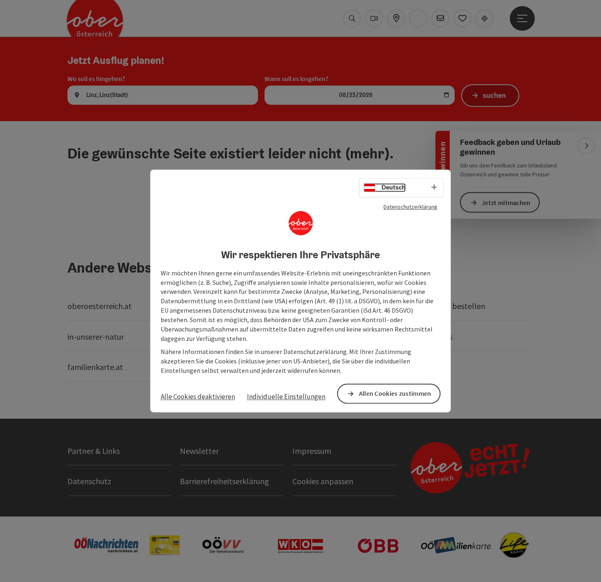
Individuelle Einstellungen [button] (286, 396)
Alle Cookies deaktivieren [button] (198, 396)
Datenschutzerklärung (410, 206)
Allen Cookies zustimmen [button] (395, 394)
